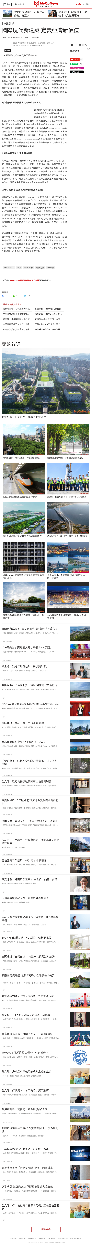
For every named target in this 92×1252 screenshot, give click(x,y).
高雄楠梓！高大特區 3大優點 (48, 309)
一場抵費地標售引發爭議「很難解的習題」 (26, 1148)
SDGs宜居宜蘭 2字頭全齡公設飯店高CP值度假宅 (30, 704)
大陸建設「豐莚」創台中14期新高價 (23, 723)
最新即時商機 (74, 51)
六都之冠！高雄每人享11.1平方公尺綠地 (53, 314)
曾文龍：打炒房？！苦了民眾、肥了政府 (25, 1090)
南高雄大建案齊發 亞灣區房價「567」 (24, 741)
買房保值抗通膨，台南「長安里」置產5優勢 (27, 1033)
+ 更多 (88, 49)
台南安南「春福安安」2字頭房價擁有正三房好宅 (30, 820)
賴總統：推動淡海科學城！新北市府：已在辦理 (66, 497)
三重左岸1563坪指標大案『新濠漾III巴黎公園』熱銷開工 (60, 324)
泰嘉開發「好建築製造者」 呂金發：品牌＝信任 (29, 879)
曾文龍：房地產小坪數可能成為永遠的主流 (26, 1071)
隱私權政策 (52, 1238)
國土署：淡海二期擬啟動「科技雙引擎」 (25, 666)
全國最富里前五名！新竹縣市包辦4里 (20, 324)
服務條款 (42, 1238)
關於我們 (22, 1238)
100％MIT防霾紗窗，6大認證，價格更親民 (26, 937)
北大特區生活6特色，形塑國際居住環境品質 (65, 458)
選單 (8, 4)
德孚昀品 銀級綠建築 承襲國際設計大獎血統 (27, 1186)
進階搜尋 (21, 4)
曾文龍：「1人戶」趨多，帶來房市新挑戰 (26, 1014)
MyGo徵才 (32, 1238)
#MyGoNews (9, 268)
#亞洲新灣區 (29, 268)
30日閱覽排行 (79, 45)
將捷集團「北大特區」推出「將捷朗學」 (25, 417)
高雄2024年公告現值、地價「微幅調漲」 (53, 319)
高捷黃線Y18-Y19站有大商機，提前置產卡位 (28, 996)
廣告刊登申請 (63, 1238)
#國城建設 (50, 268)
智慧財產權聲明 (76, 1238)
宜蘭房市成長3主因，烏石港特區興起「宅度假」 (30, 628)
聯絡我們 (13, 1238)
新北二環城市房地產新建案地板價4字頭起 (20, 497)
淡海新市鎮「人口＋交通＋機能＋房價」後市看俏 (67, 536)
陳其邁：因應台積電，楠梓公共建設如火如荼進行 (23, 536)
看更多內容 (45, 1229)
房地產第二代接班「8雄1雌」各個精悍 (24, 860)
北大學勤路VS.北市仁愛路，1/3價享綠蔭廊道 (21, 458)
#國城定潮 (40, 268)
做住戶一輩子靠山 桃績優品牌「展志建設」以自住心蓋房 (61, 329)
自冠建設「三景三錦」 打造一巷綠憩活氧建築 (28, 956)
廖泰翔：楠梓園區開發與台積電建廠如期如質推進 (25, 319)
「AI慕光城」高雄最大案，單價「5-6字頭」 (27, 647)
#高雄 (19, 268)
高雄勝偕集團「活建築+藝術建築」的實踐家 (27, 1167)
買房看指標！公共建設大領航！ (17, 309)
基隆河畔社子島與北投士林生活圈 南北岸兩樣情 (29, 685)
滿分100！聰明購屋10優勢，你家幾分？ (25, 1052)
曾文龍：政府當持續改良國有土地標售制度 (26, 781)
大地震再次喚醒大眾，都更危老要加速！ (25, 898)
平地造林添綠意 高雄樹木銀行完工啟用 (20, 314)
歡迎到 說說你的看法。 (28, 280)
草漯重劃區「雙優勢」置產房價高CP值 (24, 1109)
